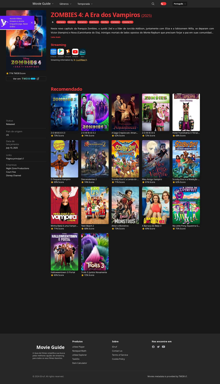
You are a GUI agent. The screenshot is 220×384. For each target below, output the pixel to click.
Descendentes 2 (89, 179)
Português (178, 4)
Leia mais (55, 37)
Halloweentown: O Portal (63, 272)
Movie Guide (42, 4)
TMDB (182, 376)
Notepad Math (79, 350)
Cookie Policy (118, 359)
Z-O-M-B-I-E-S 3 (58, 132)
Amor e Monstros (120, 225)
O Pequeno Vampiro (60, 179)
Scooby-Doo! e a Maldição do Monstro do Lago (195, 179)
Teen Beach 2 (87, 225)
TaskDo (75, 359)
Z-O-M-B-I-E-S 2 (88, 132)
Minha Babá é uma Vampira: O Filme (68, 225)
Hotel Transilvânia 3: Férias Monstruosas (192, 132)
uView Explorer (79, 355)
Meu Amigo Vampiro (152, 179)
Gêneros (64, 3)
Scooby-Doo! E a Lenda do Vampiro (128, 179)
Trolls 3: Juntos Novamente (94, 272)
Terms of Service (120, 355)
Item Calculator (79, 363)
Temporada (84, 3)
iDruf (114, 346)
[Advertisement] (26, 101)
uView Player (78, 346)
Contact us (117, 350)
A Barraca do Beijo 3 (151, 225)
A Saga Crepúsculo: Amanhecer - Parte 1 (131, 132)
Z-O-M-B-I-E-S (148, 132)
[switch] (163, 3)
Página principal (14, 158)
